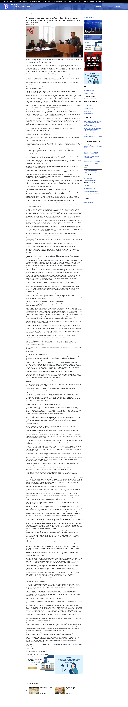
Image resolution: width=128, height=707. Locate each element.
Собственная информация (90, 89)
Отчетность (87, 114)
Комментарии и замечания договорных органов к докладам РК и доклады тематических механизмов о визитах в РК (93, 145)
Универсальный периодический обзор (93, 136)
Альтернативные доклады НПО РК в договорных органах (92, 124)
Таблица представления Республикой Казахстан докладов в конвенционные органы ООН (93, 162)
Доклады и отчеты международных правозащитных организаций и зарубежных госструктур (92, 129)
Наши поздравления (88, 113)
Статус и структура (88, 105)
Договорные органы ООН (59, 1)
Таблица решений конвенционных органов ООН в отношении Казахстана (92, 150)
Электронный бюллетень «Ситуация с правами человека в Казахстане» (93, 122)
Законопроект (87, 190)
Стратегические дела (89, 92)
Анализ (70, 1)
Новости (12, 1)
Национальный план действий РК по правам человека (92, 132)
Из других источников (89, 90)
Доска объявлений (22, 1)
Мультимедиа (100, 1)
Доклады (86, 186)
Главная (6, 1)
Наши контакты (87, 111)
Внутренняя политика (89, 108)
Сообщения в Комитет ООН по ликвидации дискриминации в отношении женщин (91, 153)
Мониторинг (46, 1)
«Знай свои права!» (88, 177)
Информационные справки (90, 119)
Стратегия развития (88, 106)
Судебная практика (88, 134)
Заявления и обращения (89, 93)
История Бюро (87, 103)
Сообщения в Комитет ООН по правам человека (91, 157)
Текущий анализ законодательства (92, 172)
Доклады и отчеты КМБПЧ (90, 126)
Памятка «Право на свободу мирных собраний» (92, 195)
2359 (28, 24)
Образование (77, 1)
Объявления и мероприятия (90, 98)
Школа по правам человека (90, 180)
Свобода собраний (88, 1)
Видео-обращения (88, 202)
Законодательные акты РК (90, 188)
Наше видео (86, 200)
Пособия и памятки (88, 178)
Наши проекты (87, 110)
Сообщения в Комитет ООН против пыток (92, 159)
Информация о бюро (35, 1)
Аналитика (86, 185)
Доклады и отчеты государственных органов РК (92, 138)
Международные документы (91, 191)
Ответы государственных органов (92, 193)
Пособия (86, 165)
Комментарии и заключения (90, 170)
